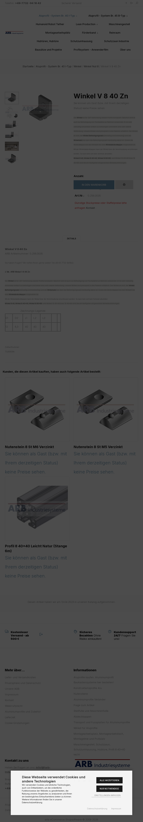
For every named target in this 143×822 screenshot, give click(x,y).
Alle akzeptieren (109, 780)
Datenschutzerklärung (97, 808)
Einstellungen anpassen (107, 795)
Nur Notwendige (109, 788)
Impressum (116, 808)
